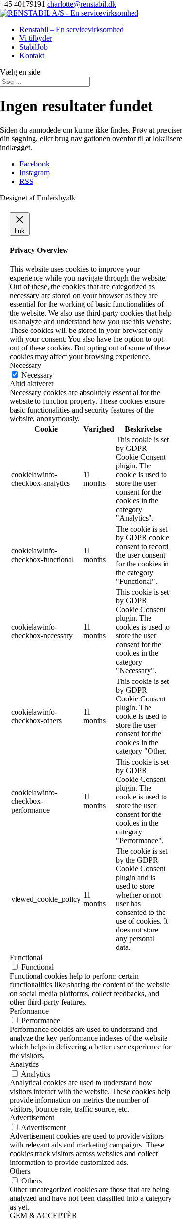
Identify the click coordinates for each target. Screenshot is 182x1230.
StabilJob (33, 47)
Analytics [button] (24, 1064)
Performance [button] (29, 1011)
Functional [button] (26, 957)
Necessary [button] (25, 365)
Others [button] (20, 1171)
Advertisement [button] (32, 1118)
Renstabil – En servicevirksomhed (71, 29)
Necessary (37, 375)
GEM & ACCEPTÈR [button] (43, 1216)
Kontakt (31, 55)
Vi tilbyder (35, 38)
